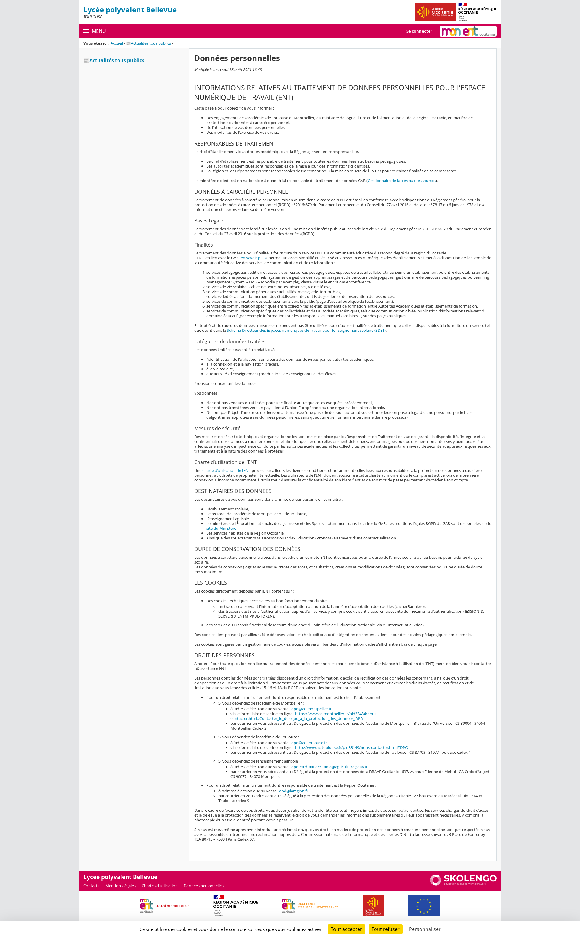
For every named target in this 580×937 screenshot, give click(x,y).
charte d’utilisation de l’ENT (226, 470)
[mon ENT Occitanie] (468, 31)
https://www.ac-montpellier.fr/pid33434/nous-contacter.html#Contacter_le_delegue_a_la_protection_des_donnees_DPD (304, 716)
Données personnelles (204, 885)
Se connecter (419, 31)
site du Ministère (221, 528)
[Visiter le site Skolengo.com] (463, 884)
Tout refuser (386, 929)
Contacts (91, 885)
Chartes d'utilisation (160, 885)
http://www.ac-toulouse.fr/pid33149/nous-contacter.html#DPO (351, 747)
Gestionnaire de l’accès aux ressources (402, 180)
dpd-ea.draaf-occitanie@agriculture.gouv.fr (329, 766)
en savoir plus (253, 258)
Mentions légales (120, 885)
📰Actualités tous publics (148, 43)
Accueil (117, 43)
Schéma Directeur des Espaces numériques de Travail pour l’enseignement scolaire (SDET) (306, 330)
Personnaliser (425, 929)
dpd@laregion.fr (293, 791)
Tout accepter (346, 929)
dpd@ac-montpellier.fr (311, 709)
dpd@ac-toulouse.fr (309, 742)
